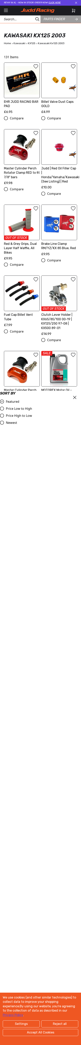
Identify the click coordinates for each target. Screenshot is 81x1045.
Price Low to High (19, 408)
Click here (55, 2)
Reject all (60, 1024)
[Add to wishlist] (36, 66)
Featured (12, 401)
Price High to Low (19, 415)
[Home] (37, 10)
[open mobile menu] (6, 11)
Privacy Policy (13, 1015)
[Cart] (73, 10)
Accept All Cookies (40, 1032)
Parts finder (54, 19)
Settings (21, 1024)
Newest (11, 423)
